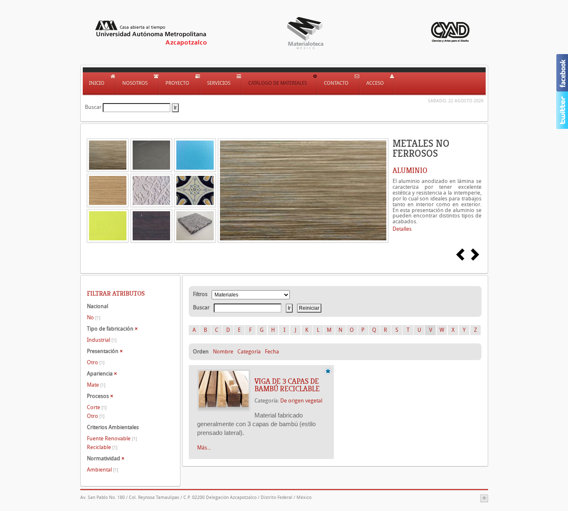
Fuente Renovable (112, 438)
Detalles (402, 229)
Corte (96, 407)
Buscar (93, 107)
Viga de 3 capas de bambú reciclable (287, 385)
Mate (96, 385)
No (93, 317)
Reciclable (102, 447)
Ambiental (102, 470)
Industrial (101, 340)
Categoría (249, 351)
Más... (204, 447)
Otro (95, 362)
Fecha (272, 351)
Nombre (223, 351)
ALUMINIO (410, 170)
